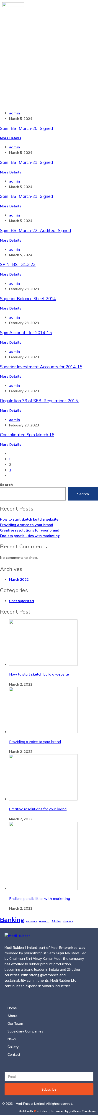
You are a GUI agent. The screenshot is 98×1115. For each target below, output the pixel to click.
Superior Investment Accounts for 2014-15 (41, 366)
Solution (56, 921)
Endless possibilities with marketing (30, 535)
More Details (10, 138)
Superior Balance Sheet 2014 (28, 298)
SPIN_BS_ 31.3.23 (18, 264)
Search (6, 484)
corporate (31, 921)
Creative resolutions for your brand (29, 530)
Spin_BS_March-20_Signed (26, 128)
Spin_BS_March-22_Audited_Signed (35, 230)
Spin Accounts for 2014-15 (26, 332)
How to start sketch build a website (29, 519)
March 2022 (19, 579)
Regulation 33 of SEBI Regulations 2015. (39, 400)
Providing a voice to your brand (26, 524)
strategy (68, 921)
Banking (12, 920)
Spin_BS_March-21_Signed (26, 162)
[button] (94, 13)
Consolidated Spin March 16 (27, 434)
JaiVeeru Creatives (82, 1111)
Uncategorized (21, 601)
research (44, 921)
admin (14, 113)
